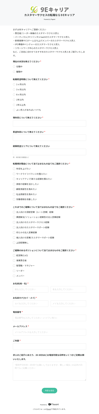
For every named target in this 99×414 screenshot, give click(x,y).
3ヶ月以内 (21, 89)
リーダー (20, 270)
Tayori (49, 409)
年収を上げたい (23, 168)
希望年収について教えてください (29, 131)
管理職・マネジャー (25, 265)
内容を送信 (49, 390)
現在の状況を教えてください (27, 61)
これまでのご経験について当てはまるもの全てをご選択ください (43, 206)
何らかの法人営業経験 (26, 232)
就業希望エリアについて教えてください (31, 146)
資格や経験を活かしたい (27, 184)
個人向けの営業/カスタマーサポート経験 (35, 237)
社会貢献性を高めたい (26, 194)
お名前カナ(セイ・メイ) (25, 297)
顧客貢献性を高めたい (26, 189)
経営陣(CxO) (22, 255)
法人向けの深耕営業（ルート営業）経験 (34, 212)
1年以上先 (21, 104)
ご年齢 (17, 340)
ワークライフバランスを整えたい (31, 173)
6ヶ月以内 (21, 94)
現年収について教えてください (28, 117)
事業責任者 (21, 260)
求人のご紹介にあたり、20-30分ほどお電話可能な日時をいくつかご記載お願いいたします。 (48, 357)
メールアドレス (21, 326)
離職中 (19, 71)
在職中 (19, 66)
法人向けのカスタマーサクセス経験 (32, 222)
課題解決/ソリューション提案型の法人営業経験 (38, 217)
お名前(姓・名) (20, 283)
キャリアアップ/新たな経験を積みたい (34, 178)
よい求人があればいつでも (28, 109)
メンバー (20, 275)
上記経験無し (22, 242)
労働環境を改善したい (26, 199)
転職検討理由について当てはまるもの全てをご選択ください (41, 163)
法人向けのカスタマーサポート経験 (32, 227)
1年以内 (20, 99)
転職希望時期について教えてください (31, 79)
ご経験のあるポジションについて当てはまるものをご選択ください (44, 250)
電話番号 (18, 311)
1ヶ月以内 (21, 84)
